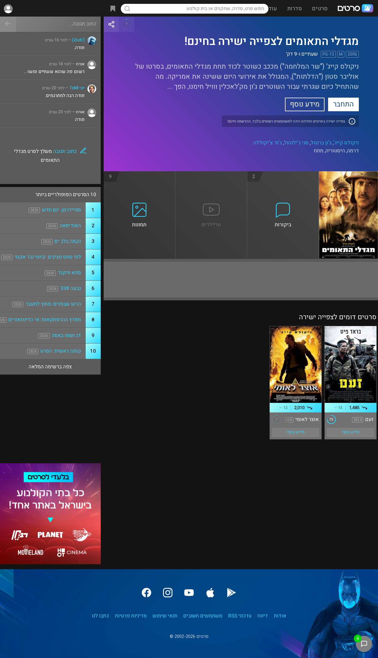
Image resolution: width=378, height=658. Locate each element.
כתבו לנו (100, 616)
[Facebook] (146, 592)
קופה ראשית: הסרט (60, 351)
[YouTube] (189, 592)
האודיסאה (70, 225)
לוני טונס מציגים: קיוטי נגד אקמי (47, 257)
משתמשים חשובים (202, 616)
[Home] (355, 8)
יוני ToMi (76, 88)
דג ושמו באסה (66, 335)
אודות (280, 616)
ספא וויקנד (69, 272)
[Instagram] (167, 592)
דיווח (263, 616)
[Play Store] (231, 592)
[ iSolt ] (78, 40)
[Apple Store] (210, 592)
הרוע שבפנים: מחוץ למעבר (53, 304)
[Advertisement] (241, 279)
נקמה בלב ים (68, 241)
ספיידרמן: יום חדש (61, 210)
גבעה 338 (70, 288)
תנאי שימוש (165, 616)
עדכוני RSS (240, 616)
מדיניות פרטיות (131, 616)
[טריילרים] (211, 174)
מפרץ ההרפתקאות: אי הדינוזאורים (45, 319)
